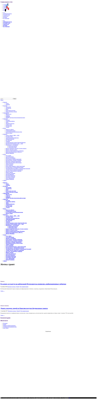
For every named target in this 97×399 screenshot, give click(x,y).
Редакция (5, 323)
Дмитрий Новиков (10, 139)
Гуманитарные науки (10, 130)
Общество (5, 118)
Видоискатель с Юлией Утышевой (13, 160)
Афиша (4, 180)
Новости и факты (10, 129)
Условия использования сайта (10, 326)
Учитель (8, 115)
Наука (4, 128)
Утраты (7, 127)
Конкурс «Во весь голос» (11, 149)
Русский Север (6, 14)
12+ (4, 12)
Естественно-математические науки (14, 131)
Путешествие (9, 125)
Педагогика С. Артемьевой (12, 144)
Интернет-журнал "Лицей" (13, 286)
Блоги (4, 154)
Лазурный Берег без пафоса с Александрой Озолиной (18, 168)
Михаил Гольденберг (10, 157)
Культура (5, 105)
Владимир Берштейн (10, 175)
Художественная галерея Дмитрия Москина (16, 142)
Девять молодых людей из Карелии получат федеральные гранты (24, 308)
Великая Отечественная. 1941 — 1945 (14, 143)
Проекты (5, 134)
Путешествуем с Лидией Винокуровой (14, 167)
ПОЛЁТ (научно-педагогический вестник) (15, 117)
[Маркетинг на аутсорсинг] (48, 395)
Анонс (7, 103)
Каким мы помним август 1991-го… (14, 152)
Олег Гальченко (9, 165)
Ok (69, 397)
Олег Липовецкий (10, 178)
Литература (5, 16)
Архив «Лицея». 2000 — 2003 (12, 135)
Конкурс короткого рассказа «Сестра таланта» (16, 148)
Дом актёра (8, 107)
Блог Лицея (8, 155)
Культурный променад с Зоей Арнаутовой (15, 166)
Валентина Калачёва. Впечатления (13, 162)
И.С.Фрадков (6, 18)
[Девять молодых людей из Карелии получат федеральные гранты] (10, 304)
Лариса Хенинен (9, 163)
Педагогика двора (12, 147)
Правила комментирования (9, 325)
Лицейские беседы (7, 13)
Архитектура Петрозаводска (12, 137)
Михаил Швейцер (10, 153)
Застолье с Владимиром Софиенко (13, 171)
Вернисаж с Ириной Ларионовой (13, 161)
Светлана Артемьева (10, 173)
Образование (6, 112)
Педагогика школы (12, 146)
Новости (5, 102)
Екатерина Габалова (10, 176)
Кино (7, 109)
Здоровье (8, 141)
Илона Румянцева (10, 179)
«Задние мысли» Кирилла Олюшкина (14, 169)
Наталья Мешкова (10, 174)
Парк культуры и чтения (11, 111)
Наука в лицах (9, 133)
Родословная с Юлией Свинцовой (13, 159)
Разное (4, 324)
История (5, 17)
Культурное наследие (10, 110)
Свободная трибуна (10, 121)
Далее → (2, 291)
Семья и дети (9, 124)
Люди (7, 122)
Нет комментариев (24, 286)
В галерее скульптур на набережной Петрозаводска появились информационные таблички (33, 284)
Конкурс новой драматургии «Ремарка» (15, 150)
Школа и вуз (8, 114)
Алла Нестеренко (10, 156)
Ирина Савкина (9, 172)
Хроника (8, 104)
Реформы (8, 116)
